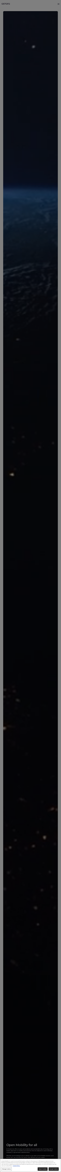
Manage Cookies (6, 1169)
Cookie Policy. (16, 1166)
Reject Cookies (43, 1169)
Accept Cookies (53, 1169)
